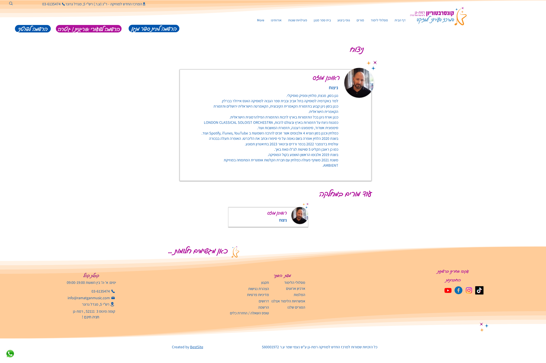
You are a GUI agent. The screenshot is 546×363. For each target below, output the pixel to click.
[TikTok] (479, 290)
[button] (297, 20)
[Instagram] (469, 290)
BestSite (196, 346)
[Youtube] (448, 290)
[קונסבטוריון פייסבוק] (458, 290)
